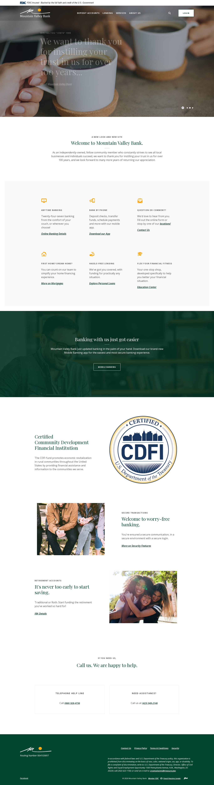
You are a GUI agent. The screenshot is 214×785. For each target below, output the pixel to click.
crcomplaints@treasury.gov (163, 770)
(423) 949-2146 (150, 703)
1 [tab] (187, 107)
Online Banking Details (53, 233)
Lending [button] (108, 13)
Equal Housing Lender (172, 778)
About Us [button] (135, 13)
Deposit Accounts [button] (88, 13)
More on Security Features (136, 546)
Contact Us (143, 230)
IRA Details (41, 613)
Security (175, 748)
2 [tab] (190, 107)
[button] (69, 692)
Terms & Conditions (159, 748)
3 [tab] (192, 107)
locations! (165, 223)
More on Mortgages (52, 283)
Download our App (99, 233)
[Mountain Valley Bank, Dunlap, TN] (35, 13)
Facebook (24, 778)
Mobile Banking (107, 367)
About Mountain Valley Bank (51, 84)
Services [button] (121, 13)
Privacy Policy (140, 748)
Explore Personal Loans (102, 283)
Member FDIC (153, 778)
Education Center (147, 287)
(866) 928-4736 (72, 703)
